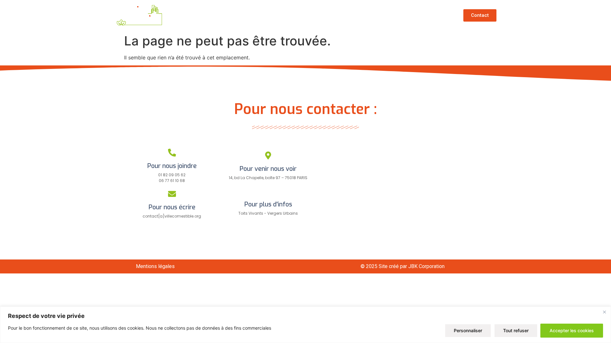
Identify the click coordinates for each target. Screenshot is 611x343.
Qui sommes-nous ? (257, 15)
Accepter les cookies (572, 330)
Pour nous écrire (172, 207)
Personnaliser (468, 330)
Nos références (319, 15)
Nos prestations (376, 15)
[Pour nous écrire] (172, 194)
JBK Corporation (426, 266)
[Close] (604, 312)
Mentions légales (155, 266)
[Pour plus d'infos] (268, 191)
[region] (305, 324)
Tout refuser (516, 330)
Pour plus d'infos (268, 204)
